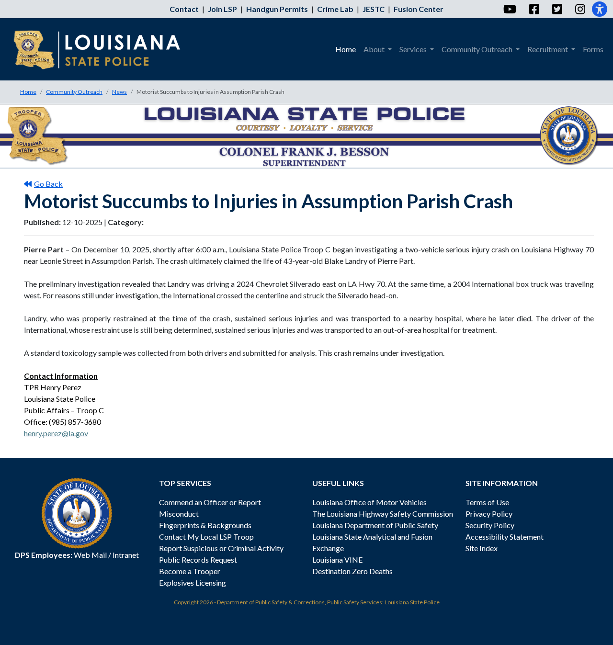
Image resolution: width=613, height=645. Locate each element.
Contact (184, 8)
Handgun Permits (277, 8)
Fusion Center (418, 8)
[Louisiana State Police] (103, 49)
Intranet (126, 554)
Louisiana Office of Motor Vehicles (369, 502)
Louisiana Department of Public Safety (375, 525)
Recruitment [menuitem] (548, 49)
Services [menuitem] (413, 49)
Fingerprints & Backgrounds (205, 525)
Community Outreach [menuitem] (478, 49)
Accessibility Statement (504, 536)
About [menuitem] (374, 49)
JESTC (374, 8)
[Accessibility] (599, 9)
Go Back (48, 183)
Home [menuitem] (345, 49)
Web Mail (90, 554)
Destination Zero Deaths (352, 571)
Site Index (481, 548)
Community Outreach (74, 91)
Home (28, 91)
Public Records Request (198, 559)
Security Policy (489, 525)
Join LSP (222, 8)
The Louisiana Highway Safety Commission (382, 513)
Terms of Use (487, 502)
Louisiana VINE (337, 559)
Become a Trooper (189, 571)
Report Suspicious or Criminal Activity (221, 548)
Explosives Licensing (192, 582)
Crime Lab (335, 8)
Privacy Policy (488, 513)
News (119, 91)
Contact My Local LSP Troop (206, 536)
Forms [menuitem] (593, 49)
